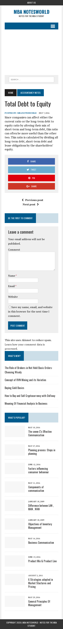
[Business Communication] (15, 546)
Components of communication (36, 489)
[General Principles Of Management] (15, 604)
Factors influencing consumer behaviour (38, 470)
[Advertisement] (31, 52)
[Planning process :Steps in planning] (15, 453)
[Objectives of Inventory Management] (15, 527)
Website (13, 297)
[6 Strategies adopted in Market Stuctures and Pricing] (15, 583)
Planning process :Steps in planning (41, 452)
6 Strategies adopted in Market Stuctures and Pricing (40, 583)
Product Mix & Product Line (42, 561)
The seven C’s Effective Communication (40, 433)
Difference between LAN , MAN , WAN (41, 507)
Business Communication (41, 543)
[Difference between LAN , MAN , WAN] (15, 509)
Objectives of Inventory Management (40, 526)
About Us (31, 2)
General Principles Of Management (39, 603)
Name (12, 276)
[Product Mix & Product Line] (15, 564)
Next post (29, 204)
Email (11, 286)
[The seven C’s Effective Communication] (15, 435)
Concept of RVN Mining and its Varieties (25, 380)
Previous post (34, 200)
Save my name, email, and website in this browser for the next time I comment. (30, 311)
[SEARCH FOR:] (31, 79)
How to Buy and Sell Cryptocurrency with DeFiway (30, 396)
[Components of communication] (15, 490)
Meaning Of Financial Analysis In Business (26, 403)
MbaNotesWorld (27, 113)
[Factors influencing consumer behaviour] (15, 472)
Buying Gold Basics (14, 388)
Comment (14, 249)
